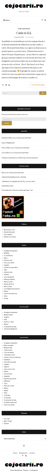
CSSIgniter (34, 470)
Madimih (7, 376)
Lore (3, 153)
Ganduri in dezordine (11, 267)
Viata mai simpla (9, 405)
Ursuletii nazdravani (10, 402)
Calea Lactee (8, 350)
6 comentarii (29, 37)
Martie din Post (9, 284)
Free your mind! (9, 263)
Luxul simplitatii (9, 277)
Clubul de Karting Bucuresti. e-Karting (14, 177)
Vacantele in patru (7, 186)
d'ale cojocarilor (24, 28)
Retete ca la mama (10, 237)
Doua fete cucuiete (10, 362)
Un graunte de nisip (10, 327)
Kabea (6, 371)
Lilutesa (6, 423)
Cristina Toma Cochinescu (12, 357)
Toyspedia (7, 398)
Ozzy (5, 383)
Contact (32, 453)
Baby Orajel (8, 421)
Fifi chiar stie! (8, 260)
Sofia (5, 296)
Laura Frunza (8, 374)
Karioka (6, 274)
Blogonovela (8, 348)
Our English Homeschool (12, 289)
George (4, 158)
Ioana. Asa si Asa (9, 369)
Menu (7, 20)
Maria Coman (8, 282)
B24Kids (6, 253)
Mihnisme (7, 381)
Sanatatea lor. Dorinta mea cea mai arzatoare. (23, 158)
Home (15, 453)
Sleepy (6, 390)
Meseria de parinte (10, 379)
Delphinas (7, 360)
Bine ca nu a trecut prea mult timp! (20, 138)
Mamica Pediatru (9, 279)
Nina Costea (8, 286)
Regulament (11, 143)
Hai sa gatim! (8, 234)
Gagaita (6, 265)
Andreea (4, 138)
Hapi (5, 270)
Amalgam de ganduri (10, 251)
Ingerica (6, 367)
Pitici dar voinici (9, 386)
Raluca (6, 291)
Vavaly (6, 298)
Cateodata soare (9, 355)
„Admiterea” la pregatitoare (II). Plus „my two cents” (18, 181)
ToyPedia (7, 395)
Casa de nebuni (9, 352)
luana (3, 143)
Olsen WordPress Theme (19, 470)
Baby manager (8, 345)
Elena (5, 258)
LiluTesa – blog (9, 322)
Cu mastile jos (8, 255)
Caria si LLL (23, 33)
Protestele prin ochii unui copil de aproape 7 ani (17, 190)
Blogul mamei (8, 315)
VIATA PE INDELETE (10, 329)
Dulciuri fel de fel (9, 232)
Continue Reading (37, 85)
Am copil (7, 419)
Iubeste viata (8, 272)
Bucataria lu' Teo (9, 230)
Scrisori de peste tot (10, 293)
